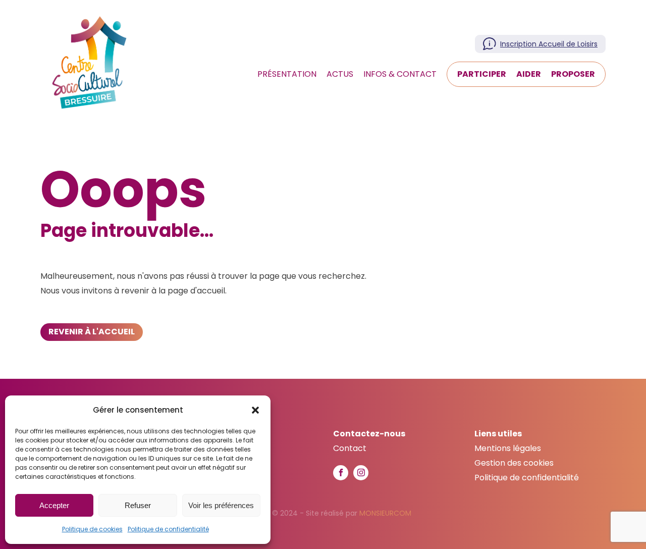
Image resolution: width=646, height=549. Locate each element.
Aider (528, 74)
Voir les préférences (221, 505)
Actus (340, 74)
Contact (349, 448)
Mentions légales (507, 448)
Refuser (138, 505)
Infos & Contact (400, 74)
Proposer (573, 74)
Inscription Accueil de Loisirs (549, 43)
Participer (481, 74)
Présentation (286, 74)
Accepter (54, 505)
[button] (255, 410)
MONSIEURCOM (385, 513)
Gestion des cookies (514, 463)
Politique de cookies (92, 529)
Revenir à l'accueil (91, 331)
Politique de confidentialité (168, 529)
